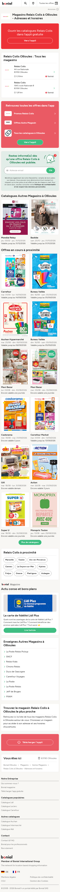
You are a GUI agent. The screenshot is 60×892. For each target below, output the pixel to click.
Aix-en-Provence (37, 560)
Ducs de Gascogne (15, 671)
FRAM (9, 696)
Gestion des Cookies (39, 881)
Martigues (32, 573)
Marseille (9, 560)
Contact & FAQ (7, 840)
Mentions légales (8, 877)
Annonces (52, 9)
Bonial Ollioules (10, 765)
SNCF (9, 656)
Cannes (8, 566)
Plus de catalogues (30, 542)
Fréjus (8, 573)
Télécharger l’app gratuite (12, 791)
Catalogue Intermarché (11, 825)
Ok (50, 170)
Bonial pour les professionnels (14, 844)
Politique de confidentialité (41, 877)
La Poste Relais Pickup (17, 651)
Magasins (24, 765)
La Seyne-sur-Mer (25, 566)
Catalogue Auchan (9, 821)
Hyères (42, 566)
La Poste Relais (13, 686)
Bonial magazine (8, 787)
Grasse (19, 573)
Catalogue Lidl (7, 802)
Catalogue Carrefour (10, 810)
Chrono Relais (13, 666)
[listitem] (15, 222)
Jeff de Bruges (13, 691)
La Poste (10, 681)
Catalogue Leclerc (9, 806)
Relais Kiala (11, 661)
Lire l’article (30, 630)
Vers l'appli (30, 40)
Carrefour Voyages (15, 676)
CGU (3, 881)
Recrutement (7, 848)
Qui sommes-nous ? (10, 783)
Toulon (21, 560)
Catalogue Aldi (7, 829)
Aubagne (45, 573)
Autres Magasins (39, 765)
